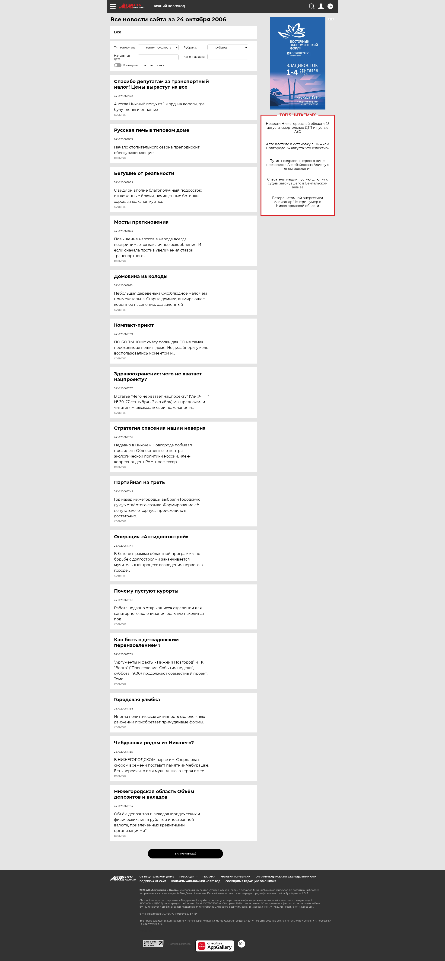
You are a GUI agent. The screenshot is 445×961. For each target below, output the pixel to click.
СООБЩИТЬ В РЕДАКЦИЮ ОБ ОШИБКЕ (251, 881)
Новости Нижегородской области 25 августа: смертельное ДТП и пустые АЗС (297, 128)
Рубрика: (190, 47)
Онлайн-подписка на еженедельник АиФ (286, 876)
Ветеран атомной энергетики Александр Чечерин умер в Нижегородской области (297, 202)
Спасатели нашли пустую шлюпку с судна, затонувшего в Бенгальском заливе (297, 183)
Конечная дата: (194, 56)
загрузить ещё (185, 853)
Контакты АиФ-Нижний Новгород (195, 881)
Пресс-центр (188, 876)
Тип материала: (125, 47)
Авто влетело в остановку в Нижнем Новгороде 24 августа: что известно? (297, 146)
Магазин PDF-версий (235, 876)
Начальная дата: (122, 57)
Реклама (209, 876)
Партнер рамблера (179, 943)
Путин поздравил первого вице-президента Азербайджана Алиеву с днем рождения (297, 165)
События (120, 115)
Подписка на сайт (153, 881)
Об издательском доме (157, 876)
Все (117, 32)
